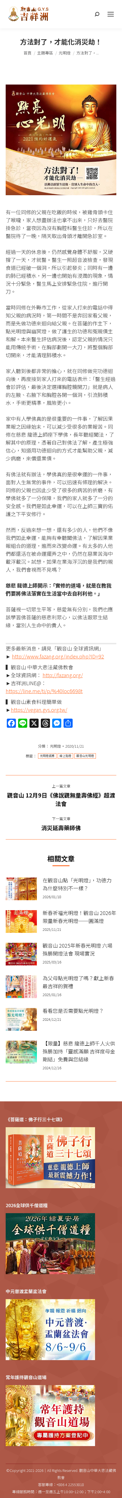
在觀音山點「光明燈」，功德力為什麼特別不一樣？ (77, 884)
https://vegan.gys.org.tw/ (39, 709)
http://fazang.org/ (63, 675)
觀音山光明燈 (85, 756)
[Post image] (21, 889)
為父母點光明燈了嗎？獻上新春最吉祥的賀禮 (78, 982)
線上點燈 (65, 756)
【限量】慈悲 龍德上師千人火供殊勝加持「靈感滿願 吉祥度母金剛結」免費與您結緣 (79, 1051)
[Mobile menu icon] (110, 14)
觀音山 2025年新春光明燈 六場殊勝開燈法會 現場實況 (77, 949)
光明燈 (55, 746)
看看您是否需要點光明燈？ (73, 1010)
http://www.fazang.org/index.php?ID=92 (58, 656)
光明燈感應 (47, 756)
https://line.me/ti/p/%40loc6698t (44, 691)
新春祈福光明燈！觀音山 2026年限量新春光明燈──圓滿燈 (79, 916)
